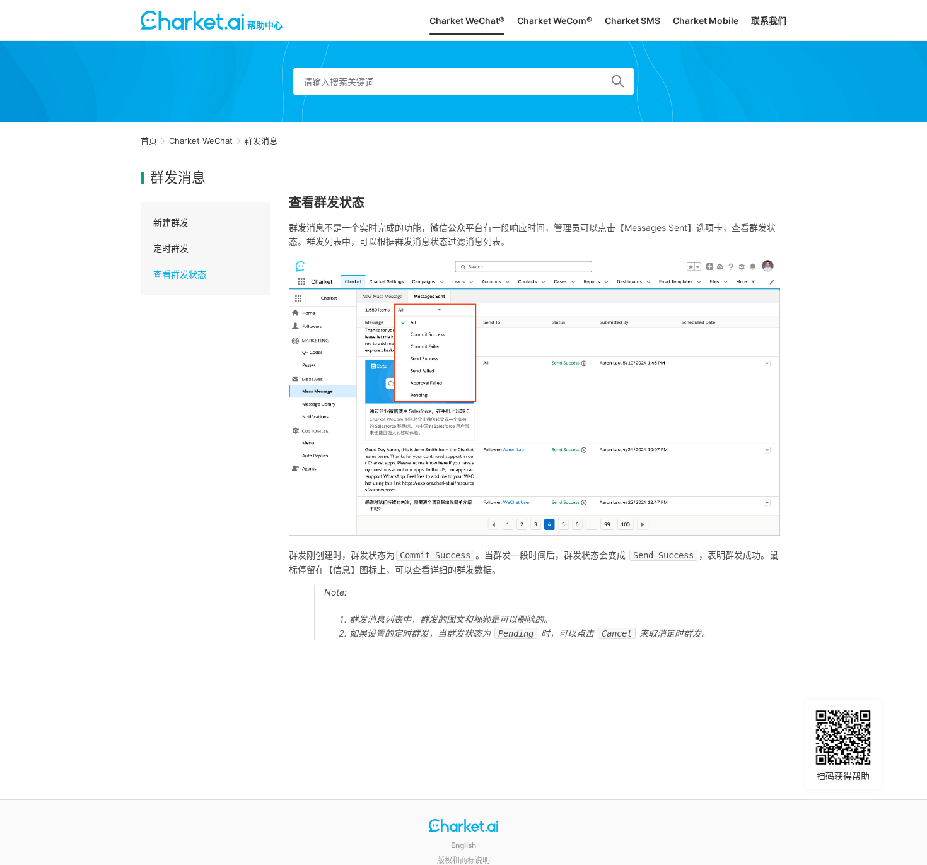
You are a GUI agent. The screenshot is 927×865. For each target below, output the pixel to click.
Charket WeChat (201, 141)
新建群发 (171, 222)
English (463, 845)
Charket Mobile (705, 20)
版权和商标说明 (463, 860)
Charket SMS (632, 20)
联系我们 (768, 20)
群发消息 (261, 141)
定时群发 (171, 248)
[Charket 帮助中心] (463, 827)
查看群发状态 (179, 274)
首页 (149, 141)
